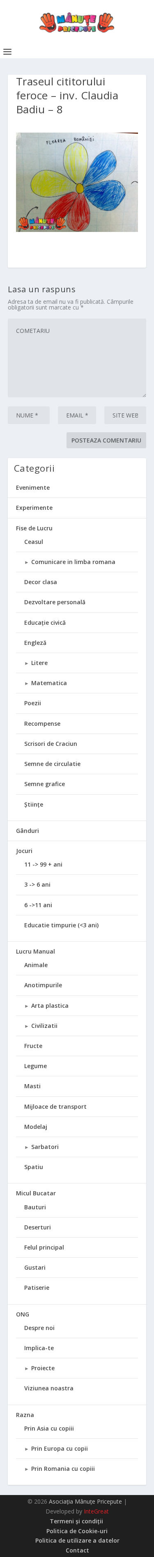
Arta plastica (50, 1005)
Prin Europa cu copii (59, 1448)
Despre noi (39, 1328)
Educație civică (45, 622)
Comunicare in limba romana (73, 562)
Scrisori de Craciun (50, 744)
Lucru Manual (35, 951)
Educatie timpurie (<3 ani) (61, 925)
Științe (33, 804)
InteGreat (96, 1511)
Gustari (35, 1267)
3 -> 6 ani (37, 884)
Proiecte (43, 1368)
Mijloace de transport (55, 1106)
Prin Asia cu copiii (49, 1428)
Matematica (49, 683)
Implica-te (39, 1348)
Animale (36, 965)
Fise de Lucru (34, 528)
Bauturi (35, 1207)
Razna (25, 1415)
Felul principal (44, 1247)
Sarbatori (45, 1147)
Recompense (42, 723)
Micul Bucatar (36, 1193)
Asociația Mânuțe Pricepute (85, 1501)
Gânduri (27, 831)
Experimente (34, 507)
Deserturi (37, 1227)
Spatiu (33, 1167)
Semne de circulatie (52, 764)
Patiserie (36, 1287)
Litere (39, 663)
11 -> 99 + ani (43, 864)
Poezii (32, 703)
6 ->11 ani (38, 905)
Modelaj (35, 1126)
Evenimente (33, 487)
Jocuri (24, 851)
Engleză (35, 643)
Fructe (33, 1046)
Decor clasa (40, 582)
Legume (35, 1066)
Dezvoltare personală (54, 602)
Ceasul (33, 542)
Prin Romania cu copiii (63, 1468)
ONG (22, 1314)
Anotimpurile (43, 985)
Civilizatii (44, 1026)
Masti (32, 1086)
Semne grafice (44, 784)
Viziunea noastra (49, 1388)
